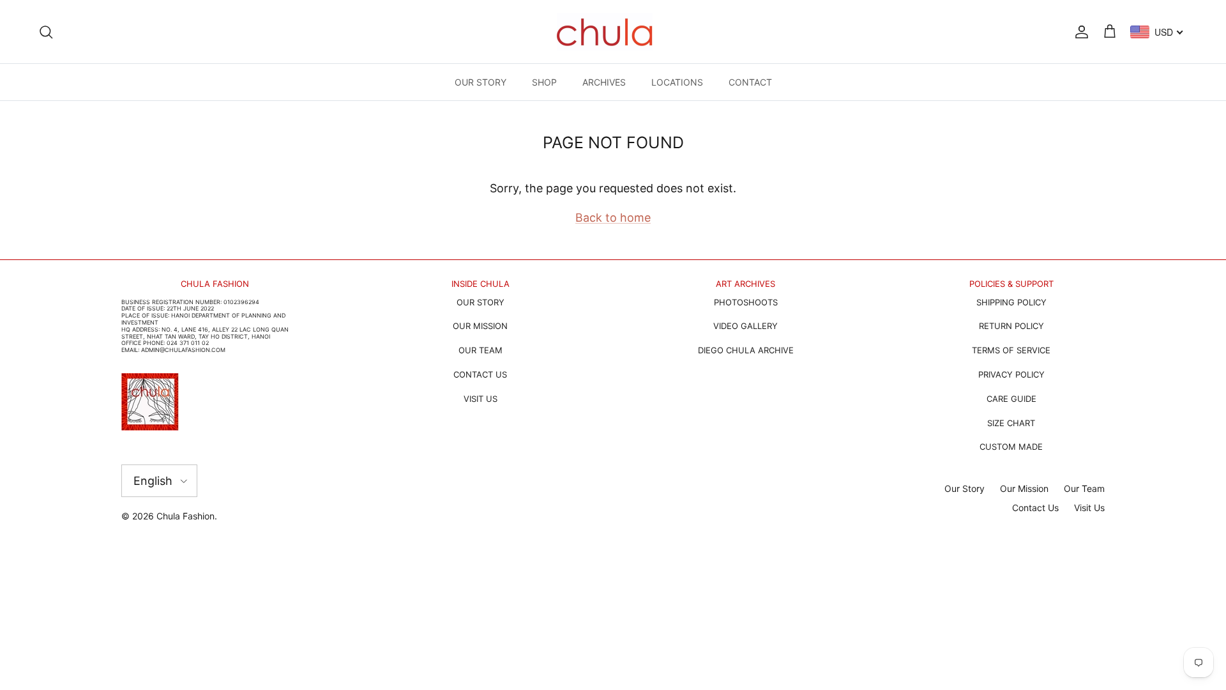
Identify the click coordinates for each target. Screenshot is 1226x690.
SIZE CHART (1011, 423)
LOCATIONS (677, 82)
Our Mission (1024, 488)
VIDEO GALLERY (745, 326)
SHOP (544, 82)
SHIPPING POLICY (1011, 302)
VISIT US (480, 399)
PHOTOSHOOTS (746, 302)
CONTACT (750, 82)
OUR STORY (480, 82)
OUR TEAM (480, 350)
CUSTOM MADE (1011, 446)
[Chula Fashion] (605, 31)
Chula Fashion (185, 515)
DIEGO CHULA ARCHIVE (746, 350)
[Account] (1079, 31)
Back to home (613, 217)
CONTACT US (480, 374)
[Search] (46, 31)
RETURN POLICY (1011, 326)
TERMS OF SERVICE (1011, 350)
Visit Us (1089, 507)
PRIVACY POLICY (1011, 374)
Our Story (964, 488)
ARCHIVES (604, 82)
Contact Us (1035, 507)
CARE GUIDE (1011, 399)
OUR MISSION (480, 326)
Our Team (1084, 488)
